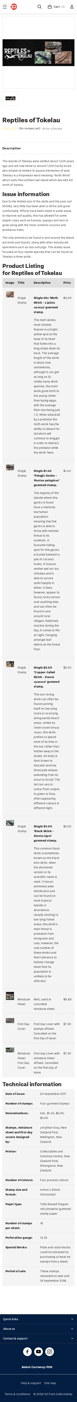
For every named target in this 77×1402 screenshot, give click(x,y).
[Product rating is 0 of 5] (10, 128)
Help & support (31, 1383)
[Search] (39, 7)
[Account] (72, 7)
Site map (50, 1383)
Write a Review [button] (52, 128)
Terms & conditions (17, 1394)
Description (11, 148)
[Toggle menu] (4, 6)
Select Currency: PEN (37, 1367)
